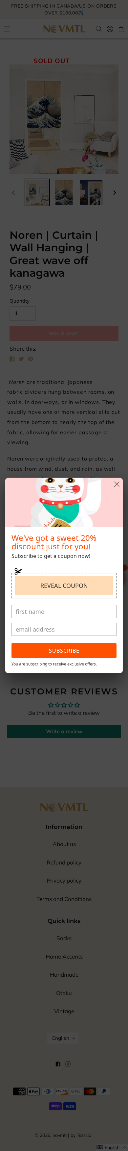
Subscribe (64, 650)
